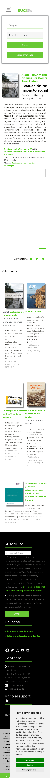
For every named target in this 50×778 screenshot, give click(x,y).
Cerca (25, 45)
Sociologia (9, 166)
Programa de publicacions (20, 631)
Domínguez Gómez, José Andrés (35, 79)
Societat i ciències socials (23, 163)
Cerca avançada (25, 55)
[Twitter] (37, 258)
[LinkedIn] (43, 258)
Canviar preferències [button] (30, 770)
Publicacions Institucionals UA (18, 149)
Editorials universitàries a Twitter (23, 636)
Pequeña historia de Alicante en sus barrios (35, 413)
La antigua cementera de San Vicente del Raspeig (14, 414)
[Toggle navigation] (8, 9)
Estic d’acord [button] (30, 760)
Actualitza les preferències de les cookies (22, 1)
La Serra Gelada (33, 312)
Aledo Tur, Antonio (35, 74)
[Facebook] (31, 258)
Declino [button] (30, 765)
